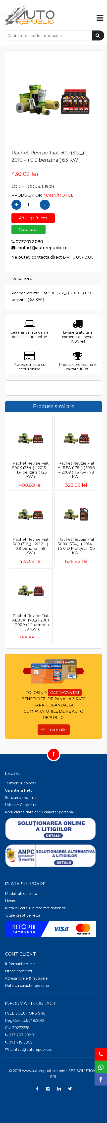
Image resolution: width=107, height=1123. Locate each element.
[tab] (31, 278)
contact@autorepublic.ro (30, 1049)
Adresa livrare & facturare (26, 978)
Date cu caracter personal (27, 985)
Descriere (21, 278)
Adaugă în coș (33, 218)
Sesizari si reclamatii (22, 797)
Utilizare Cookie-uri (21, 805)
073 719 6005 (20, 1042)
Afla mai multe (53, 729)
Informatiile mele (20, 964)
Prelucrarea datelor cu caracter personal (39, 812)
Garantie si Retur (19, 790)
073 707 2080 (21, 1035)
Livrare (10, 901)
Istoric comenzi (18, 971)
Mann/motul (58, 195)
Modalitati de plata (21, 893)
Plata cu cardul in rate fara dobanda (35, 908)
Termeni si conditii (20, 783)
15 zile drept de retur (22, 915)
